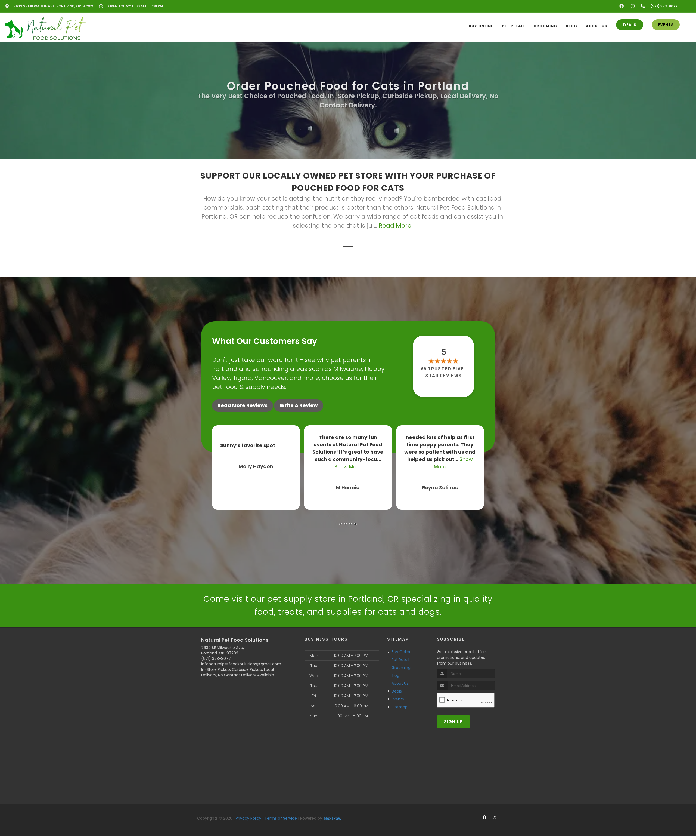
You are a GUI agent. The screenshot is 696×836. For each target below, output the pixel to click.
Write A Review (298, 405)
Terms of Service (281, 818)
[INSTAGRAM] (632, 6)
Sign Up (453, 721)
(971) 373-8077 (216, 658)
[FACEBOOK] (621, 6)
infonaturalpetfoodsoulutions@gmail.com (241, 664)
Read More (395, 225)
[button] (340, 524)
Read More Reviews (242, 405)
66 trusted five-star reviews (444, 372)
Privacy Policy (248, 818)
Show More (256, 466)
